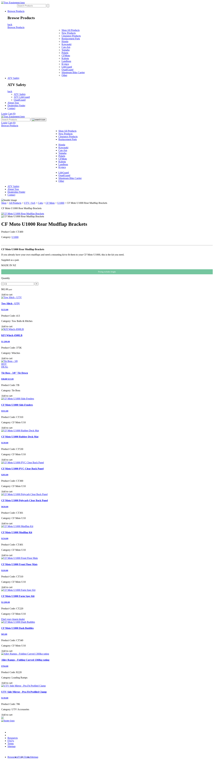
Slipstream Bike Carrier (73, 72)
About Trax (13, 102)
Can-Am (66, 47)
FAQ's (11, 740)
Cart (12, 113)
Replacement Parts (71, 38)
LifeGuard (67, 66)
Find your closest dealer (13, 619)
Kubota (65, 58)
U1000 (60, 203)
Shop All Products (71, 30)
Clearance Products (71, 35)
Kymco (65, 64)
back (10, 24)
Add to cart (6, 294)
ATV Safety (13, 78)
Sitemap (12, 746)
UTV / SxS (29, 203)
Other (64, 75)
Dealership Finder (16, 105)
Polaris (65, 52)
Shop (3, 203)
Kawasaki (66, 44)
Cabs (40, 203)
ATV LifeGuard (22, 97)
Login (4, 113)
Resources (13, 738)
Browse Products (16, 11)
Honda (65, 41)
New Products (69, 33)
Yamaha (66, 50)
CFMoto (66, 55)
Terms (11, 743)
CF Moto (50, 203)
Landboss (66, 61)
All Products (15, 203)
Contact (11, 108)
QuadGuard (67, 69)
